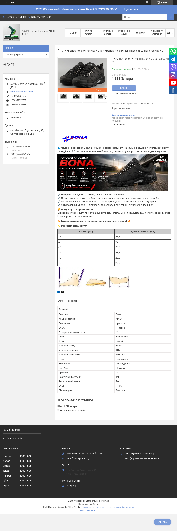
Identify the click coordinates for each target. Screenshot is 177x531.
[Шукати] (170, 17)
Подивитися (130, 9)
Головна (73, 32)
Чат (165, 522)
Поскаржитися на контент (94, 507)
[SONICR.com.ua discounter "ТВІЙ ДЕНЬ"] (11, 32)
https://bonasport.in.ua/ (22, 91)
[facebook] (58, 292)
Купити (124, 88)
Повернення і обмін (124, 33)
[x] (62, 292)
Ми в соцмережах (14, 54)
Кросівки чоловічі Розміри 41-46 (85, 50)
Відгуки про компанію (157, 33)
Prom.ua (105, 501)
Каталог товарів (88, 33)
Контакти (140, 32)
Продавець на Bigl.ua (88, 504)
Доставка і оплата (107, 33)
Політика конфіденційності (122, 507)
